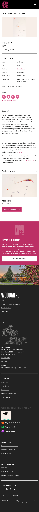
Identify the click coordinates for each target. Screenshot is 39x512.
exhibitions (30, 160)
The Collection (6, 308)
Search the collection (12, 209)
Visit (2, 300)
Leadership (5, 390)
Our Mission (5, 386)
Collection (12, 13)
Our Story (4, 382)
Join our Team (6, 397)
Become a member (19, 259)
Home (4, 13)
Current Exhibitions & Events (10, 304)
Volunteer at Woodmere (9, 446)
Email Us (4, 362)
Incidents (23, 13)
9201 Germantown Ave (16, 350)
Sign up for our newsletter (10, 495)
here (20, 152)
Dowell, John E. (9, 49)
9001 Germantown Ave (17, 352)
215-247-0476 (5, 358)
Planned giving (6, 453)
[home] (17, 5)
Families (4, 467)
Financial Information (8, 393)
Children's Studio (7, 471)
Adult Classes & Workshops (10, 475)
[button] (35, 4)
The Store (4, 311)
